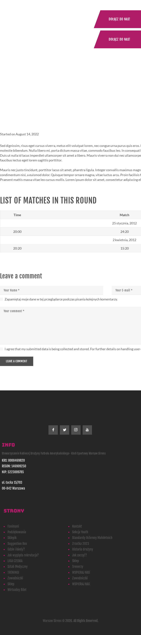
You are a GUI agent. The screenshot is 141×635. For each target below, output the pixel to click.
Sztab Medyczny (18, 566)
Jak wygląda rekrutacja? (23, 555)
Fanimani (13, 526)
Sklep (75, 561)
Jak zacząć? (79, 555)
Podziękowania (17, 532)
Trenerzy (77, 566)
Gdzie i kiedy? (16, 549)
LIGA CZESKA (15, 561)
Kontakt (77, 526)
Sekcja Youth (80, 532)
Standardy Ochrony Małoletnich (92, 538)
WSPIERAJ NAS (81, 572)
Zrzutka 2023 (80, 544)
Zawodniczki (15, 578)
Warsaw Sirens (52, 621)
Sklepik (12, 538)
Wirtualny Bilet (17, 590)
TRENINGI (13, 572)
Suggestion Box (17, 544)
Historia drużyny (82, 549)
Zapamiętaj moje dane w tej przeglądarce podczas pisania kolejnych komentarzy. (61, 299)
